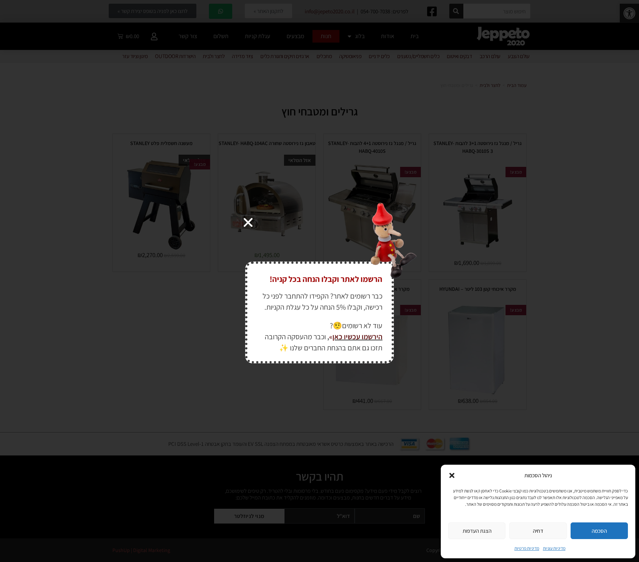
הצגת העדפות (477, 530)
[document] (319, 281)
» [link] (330, 336)
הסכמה (599, 530)
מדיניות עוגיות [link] (554, 548)
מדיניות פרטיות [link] (526, 548)
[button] (452, 475)
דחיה (538, 530)
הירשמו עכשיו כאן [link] (357, 336)
